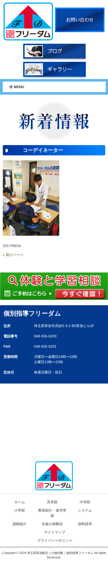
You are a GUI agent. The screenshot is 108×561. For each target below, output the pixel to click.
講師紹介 (20, 524)
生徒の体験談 (52, 524)
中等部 (85, 502)
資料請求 (85, 524)
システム (85, 510)
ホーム (19, 502)
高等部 (52, 502)
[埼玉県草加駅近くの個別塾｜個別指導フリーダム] (28, 21)
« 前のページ (13, 255)
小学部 (19, 510)
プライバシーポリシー (54, 540)
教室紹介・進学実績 (52, 513)
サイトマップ (54, 532)
